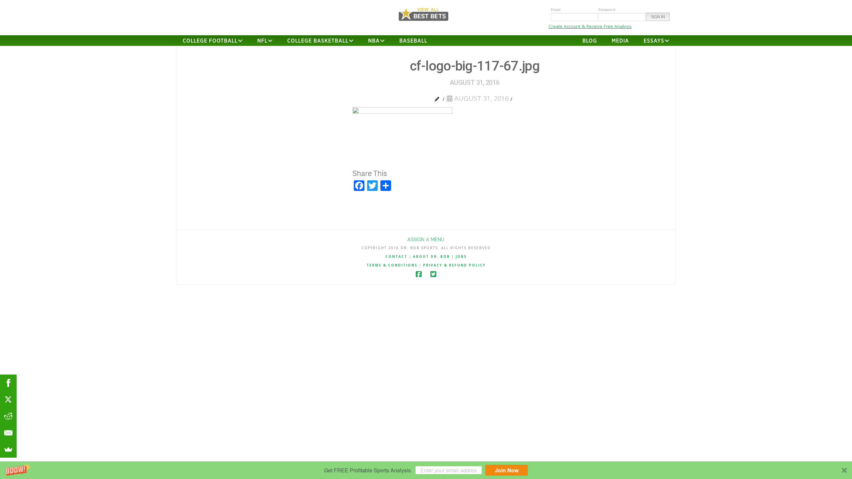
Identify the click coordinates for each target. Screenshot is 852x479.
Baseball (413, 41)
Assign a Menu (425, 239)
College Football (210, 41)
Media (620, 41)
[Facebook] (419, 274)
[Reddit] (8, 416)
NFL (262, 41)
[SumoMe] (8, 449)
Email (555, 9)
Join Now (507, 470)
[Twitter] (433, 274)
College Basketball (317, 41)
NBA (374, 41)
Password (606, 9)
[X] (8, 399)
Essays (654, 41)
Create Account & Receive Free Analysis (590, 26)
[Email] (8, 432)
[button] (426, 470)
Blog (589, 41)
